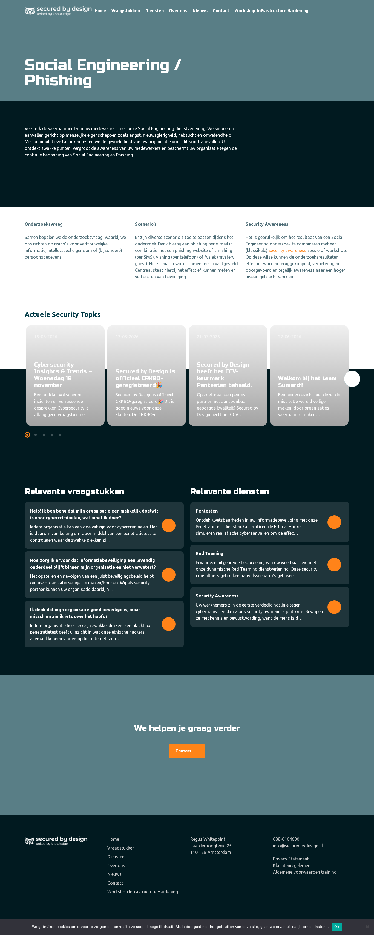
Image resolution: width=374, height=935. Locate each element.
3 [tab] (44, 435)
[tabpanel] (65, 375)
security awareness (287, 250)
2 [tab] (36, 435)
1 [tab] (28, 435)
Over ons (116, 865)
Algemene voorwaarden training (304, 872)
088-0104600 (286, 839)
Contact (115, 882)
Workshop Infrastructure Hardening (142, 891)
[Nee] (367, 927)
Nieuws (114, 874)
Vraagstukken (121, 847)
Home (113, 839)
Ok (336, 926)
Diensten (116, 856)
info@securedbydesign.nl (298, 845)
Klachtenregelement (292, 865)
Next (352, 379)
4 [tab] (53, 435)
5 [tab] (61, 435)
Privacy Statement (291, 858)
